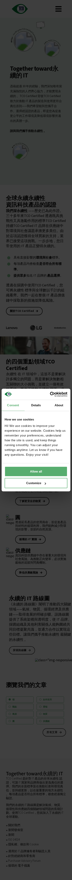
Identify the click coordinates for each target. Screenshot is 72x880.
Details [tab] (36, 405)
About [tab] (59, 405)
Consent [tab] (13, 405)
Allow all (36, 471)
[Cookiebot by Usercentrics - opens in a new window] (50, 394)
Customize (33, 483)
